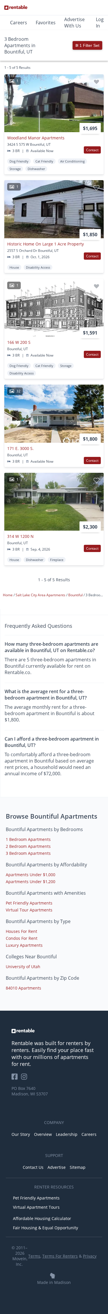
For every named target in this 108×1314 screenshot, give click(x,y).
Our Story (21, 1134)
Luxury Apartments (24, 945)
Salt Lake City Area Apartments (41, 595)
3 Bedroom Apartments (28, 853)
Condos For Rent (21, 938)
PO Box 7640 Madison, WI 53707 (30, 1091)
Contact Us (33, 1167)
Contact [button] (92, 149)
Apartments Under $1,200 (30, 881)
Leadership (66, 1134)
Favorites (46, 22)
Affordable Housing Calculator (42, 1218)
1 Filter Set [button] (88, 45)
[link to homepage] (54, 1031)
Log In (100, 22)
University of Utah (23, 966)
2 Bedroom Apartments (28, 846)
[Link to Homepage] (15, 7)
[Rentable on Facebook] (16, 1078)
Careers (18, 22)
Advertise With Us (74, 22)
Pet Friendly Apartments (29, 903)
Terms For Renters (60, 1256)
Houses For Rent (21, 931)
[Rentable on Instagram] (25, 1078)
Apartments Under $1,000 (30, 874)
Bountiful (76, 595)
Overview (43, 1134)
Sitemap (78, 1167)
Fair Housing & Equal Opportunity (45, 1227)
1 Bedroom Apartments (28, 839)
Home (8, 595)
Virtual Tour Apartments (29, 910)
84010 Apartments (23, 988)
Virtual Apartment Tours (36, 1207)
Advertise (57, 1167)
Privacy (89, 1256)
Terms (34, 1256)
